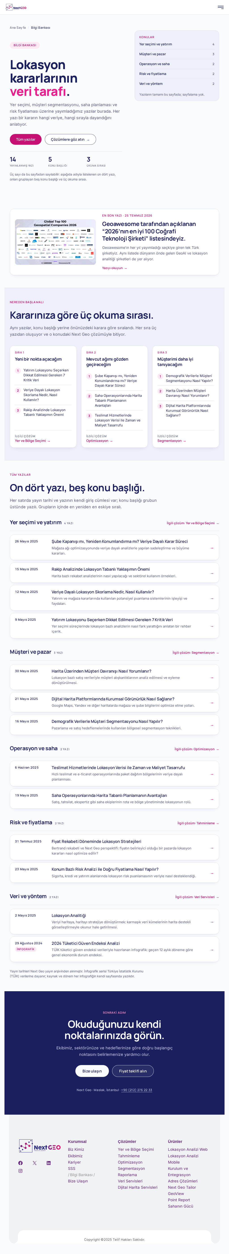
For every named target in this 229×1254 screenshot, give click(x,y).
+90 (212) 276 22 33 (136, 1090)
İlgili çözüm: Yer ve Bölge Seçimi (193, 523)
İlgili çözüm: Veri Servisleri (197, 897)
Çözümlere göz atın (70, 139)
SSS (71, 1168)
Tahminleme (129, 1156)
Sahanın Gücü (180, 1206)
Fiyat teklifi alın (133, 1071)
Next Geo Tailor (182, 1187)
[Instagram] (20, 1170)
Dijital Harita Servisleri (137, 1187)
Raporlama (127, 1175)
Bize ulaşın (92, 1071)
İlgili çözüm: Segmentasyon (196, 652)
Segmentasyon (131, 1168)
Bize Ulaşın (78, 1181)
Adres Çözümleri (182, 1181)
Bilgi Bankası (81, 1175)
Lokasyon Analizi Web (188, 1149)
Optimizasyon (130, 1162)
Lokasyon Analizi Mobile (183, 1159)
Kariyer (74, 1162)
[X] (34, 1163)
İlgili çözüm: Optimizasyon (197, 749)
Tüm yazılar (25, 139)
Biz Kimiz (76, 1149)
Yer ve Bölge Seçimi (136, 1149)
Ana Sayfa (18, 27)
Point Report (179, 1200)
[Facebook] (20, 1163)
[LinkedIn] (48, 1163)
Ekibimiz (75, 1156)
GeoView (176, 1193)
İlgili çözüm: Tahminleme (198, 823)
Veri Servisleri (130, 1181)
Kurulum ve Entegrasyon (179, 1171)
